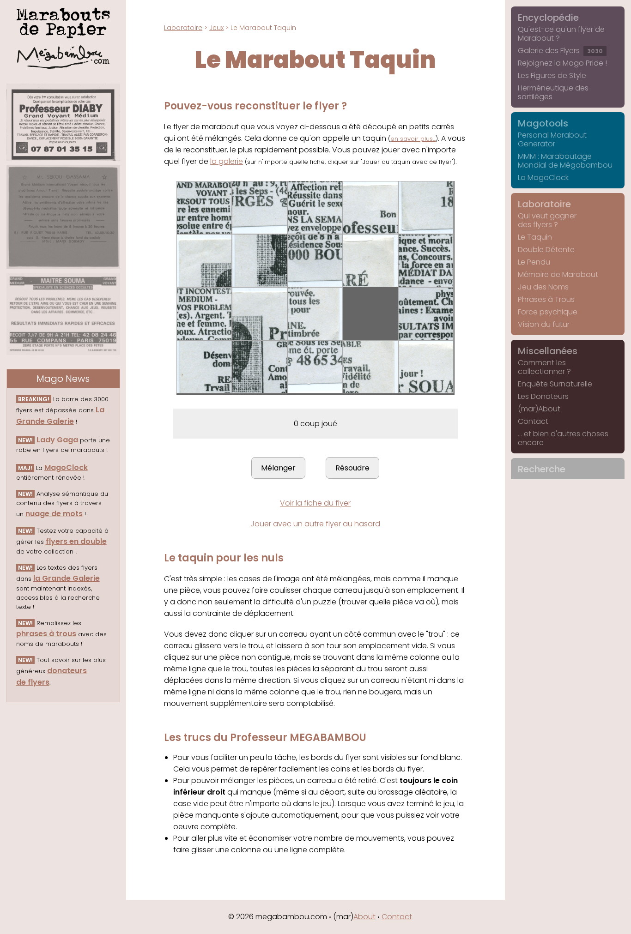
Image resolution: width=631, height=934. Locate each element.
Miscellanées (547, 350)
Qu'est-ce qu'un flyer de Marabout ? (561, 33)
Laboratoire (183, 27)
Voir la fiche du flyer (315, 503)
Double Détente (546, 249)
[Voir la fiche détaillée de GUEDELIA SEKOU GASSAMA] (63, 217)
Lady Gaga (57, 439)
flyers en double (76, 541)
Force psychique (547, 312)
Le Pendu (534, 262)
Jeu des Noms (543, 287)
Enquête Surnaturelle (555, 384)
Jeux (216, 27)
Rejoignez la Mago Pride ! (562, 63)
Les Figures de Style (552, 75)
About (364, 916)
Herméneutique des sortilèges (553, 92)
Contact (533, 421)
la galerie (226, 161)
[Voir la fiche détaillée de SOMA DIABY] (63, 122)
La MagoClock (543, 177)
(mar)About (539, 409)
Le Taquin (535, 237)
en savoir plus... (413, 138)
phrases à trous (46, 633)
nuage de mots (54, 513)
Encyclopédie (548, 17)
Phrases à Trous (546, 299)
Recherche (541, 469)
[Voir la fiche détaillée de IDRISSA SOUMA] (63, 314)
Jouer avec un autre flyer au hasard (315, 523)
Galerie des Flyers (560, 50)
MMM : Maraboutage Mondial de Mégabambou (565, 160)
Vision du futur (544, 324)
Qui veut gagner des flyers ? (547, 220)
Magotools (543, 123)
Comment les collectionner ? (544, 367)
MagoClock (66, 467)
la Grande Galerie (66, 578)
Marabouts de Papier (63, 21)
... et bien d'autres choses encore (563, 438)
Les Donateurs (543, 396)
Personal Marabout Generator (552, 139)
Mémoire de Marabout (558, 274)
